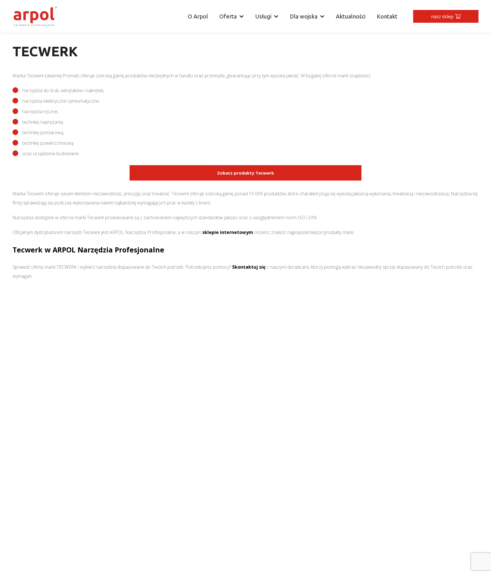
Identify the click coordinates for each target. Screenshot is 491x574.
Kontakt (387, 16)
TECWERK (67, 267)
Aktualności (350, 16)
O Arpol (198, 16)
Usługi (263, 16)
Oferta (228, 16)
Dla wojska (303, 16)
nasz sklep (442, 16)
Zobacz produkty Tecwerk (245, 173)
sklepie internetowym (227, 232)
